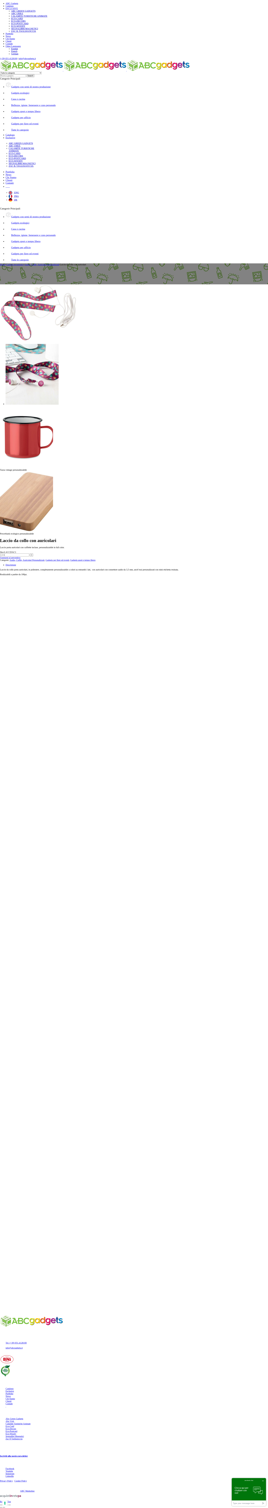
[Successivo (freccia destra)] (4, 1507)
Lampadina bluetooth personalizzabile (20, 1013)
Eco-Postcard (11, 1431)
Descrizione (11, 565)
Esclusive (10, 1391)
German (14, 54)
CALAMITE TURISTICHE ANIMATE (29, 16)
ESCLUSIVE (12, 8)
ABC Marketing (27, 1491)
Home (2, 264)
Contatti (9, 44)
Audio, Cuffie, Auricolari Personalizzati (41, 264)
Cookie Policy (20, 1481)
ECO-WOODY (18, 26)
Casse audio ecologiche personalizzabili (21, 799)
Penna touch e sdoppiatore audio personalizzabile (26, 942)
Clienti (8, 41)
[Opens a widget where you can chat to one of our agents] (249, 1492)
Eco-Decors (11, 1429)
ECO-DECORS (18, 21)
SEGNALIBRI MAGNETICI (24, 28)
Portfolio (9, 33)
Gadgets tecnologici (15, 264)
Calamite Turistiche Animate (18, 1424)
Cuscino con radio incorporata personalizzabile (25, 728)
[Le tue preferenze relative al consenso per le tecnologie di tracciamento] (5, 1503)
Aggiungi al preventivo (10, 557)
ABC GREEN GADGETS (23, 11)
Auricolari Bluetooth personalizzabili (19, 656)
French (14, 51)
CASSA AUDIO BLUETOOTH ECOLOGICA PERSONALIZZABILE (39, 1084)
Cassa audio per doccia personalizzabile (21, 1298)
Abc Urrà (10, 1421)
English (14, 49)
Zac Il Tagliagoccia (14, 1439)
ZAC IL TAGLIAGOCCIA (23, 31)
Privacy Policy (6, 1481)
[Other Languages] (8, 186)
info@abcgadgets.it (27, 58)
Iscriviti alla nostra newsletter (14, 1456)
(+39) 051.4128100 (8, 58)
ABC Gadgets (12, 3)
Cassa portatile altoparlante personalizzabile (23, 870)
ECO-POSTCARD (19, 23)
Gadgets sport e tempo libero (82, 560)
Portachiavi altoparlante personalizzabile (21, 1227)
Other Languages (13, 46)
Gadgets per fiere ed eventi (57, 560)
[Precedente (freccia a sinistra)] (1, 1507)
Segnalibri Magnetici (15, 1436)
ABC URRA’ (17, 13)
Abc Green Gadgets (14, 1419)
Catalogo (10, 6)
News (8, 36)
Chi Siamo (10, 38)
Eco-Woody (11, 1434)
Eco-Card (10, 1426)
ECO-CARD (17, 18)
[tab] (137, 565)
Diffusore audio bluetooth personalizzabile (22, 1155)
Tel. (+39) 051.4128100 (16, 1343)
